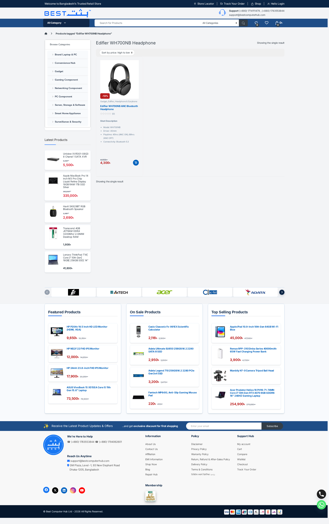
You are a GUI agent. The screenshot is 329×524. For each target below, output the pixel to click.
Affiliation (150, 454)
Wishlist (241, 459)
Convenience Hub (65, 63)
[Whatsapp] (321, 504)
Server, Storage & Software (70, 105)
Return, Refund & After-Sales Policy (210, 459)
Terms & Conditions (201, 469)
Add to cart (136, 163)
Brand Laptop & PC (66, 54)
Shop (258, 3)
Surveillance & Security (68, 121)
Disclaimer (197, 444)
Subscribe (272, 426)
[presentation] (47, 292)
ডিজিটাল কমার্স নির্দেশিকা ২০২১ (203, 474)
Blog (147, 469)
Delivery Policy (199, 464)
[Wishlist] (267, 22)
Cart (239, 449)
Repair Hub (151, 474)
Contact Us (151, 449)
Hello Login (277, 3)
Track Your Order (234, 3)
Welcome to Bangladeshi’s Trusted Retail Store (73, 3)
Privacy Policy (199, 449)
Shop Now (151, 464)
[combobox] (148, 22)
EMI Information (154, 459)
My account (243, 444)
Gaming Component (66, 79)
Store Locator (205, 3)
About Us (150, 444)
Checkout (242, 464)
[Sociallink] (46, 490)
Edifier (111, 101)
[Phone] (321, 494)
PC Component (63, 96)
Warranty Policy (200, 454)
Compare (242, 454)
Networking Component (68, 88)
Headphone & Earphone (126, 101)
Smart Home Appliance (68, 113)
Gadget (103, 101)
